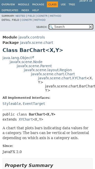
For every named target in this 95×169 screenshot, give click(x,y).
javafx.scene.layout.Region (48, 70)
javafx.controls (31, 37)
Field (31, 15)
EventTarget (34, 104)
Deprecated (10, 10)
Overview (8, 4)
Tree (72, 4)
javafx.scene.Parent (34, 66)
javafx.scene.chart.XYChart (62, 78)
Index (25, 10)
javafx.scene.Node (26, 62)
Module (23, 4)
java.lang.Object (17, 58)
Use (63, 4)
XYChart (26, 119)
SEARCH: (41, 27)
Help (35, 10)
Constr (42, 15)
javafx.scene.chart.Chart (53, 74)
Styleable (12, 104)
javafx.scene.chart (36, 43)
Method (55, 15)
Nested (20, 15)
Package (38, 4)
